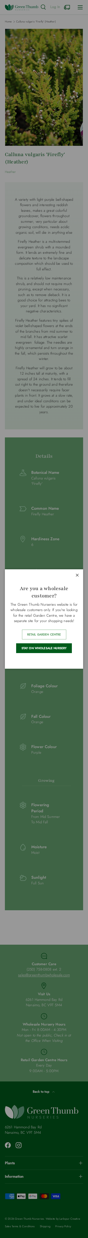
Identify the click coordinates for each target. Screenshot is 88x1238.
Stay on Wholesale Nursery (44, 648)
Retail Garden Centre (44, 634)
